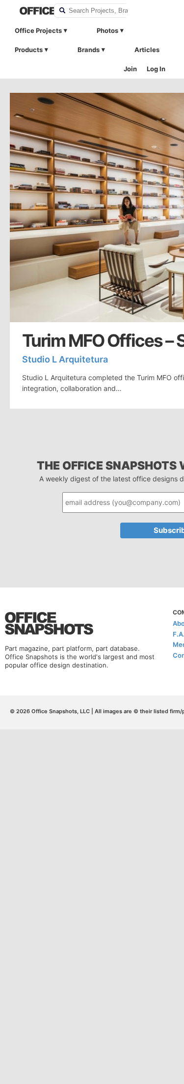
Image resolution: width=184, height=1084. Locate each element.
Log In (156, 69)
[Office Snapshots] (30, 11)
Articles (146, 50)
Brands (89, 50)
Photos (107, 30)
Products (29, 50)
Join (130, 69)
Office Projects (38, 30)
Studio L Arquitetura (65, 359)
